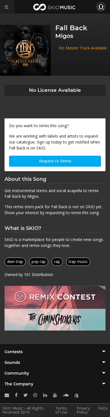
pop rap (39, 261)
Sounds (12, 362)
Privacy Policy (83, 410)
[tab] (55, 351)
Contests (14, 351)
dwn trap (15, 261)
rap (57, 261)
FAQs (103, 408)
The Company (19, 383)
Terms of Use (61, 410)
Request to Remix (55, 161)
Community (17, 373)
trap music (78, 261)
